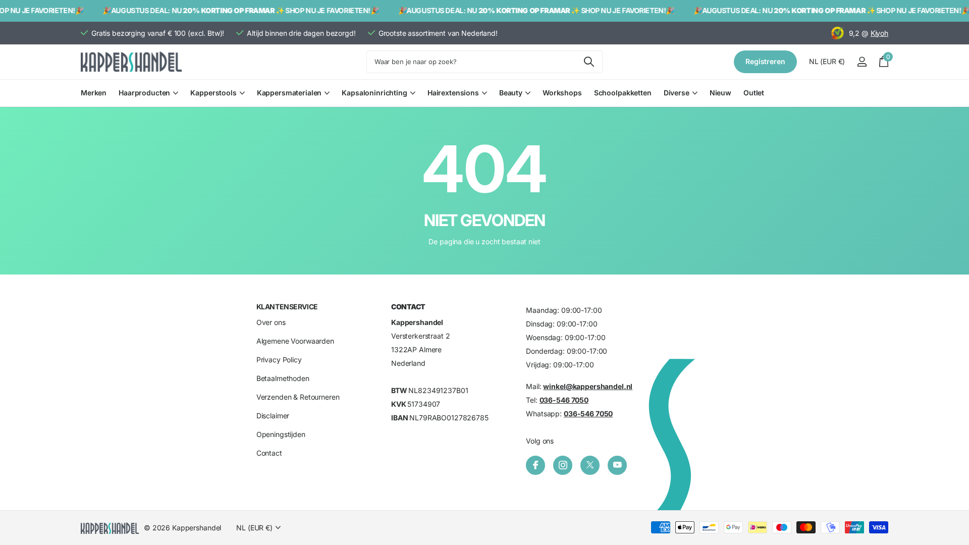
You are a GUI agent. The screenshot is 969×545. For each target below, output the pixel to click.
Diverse (676, 92)
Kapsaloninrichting (374, 92)
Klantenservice (287, 306)
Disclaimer (273, 415)
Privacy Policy (279, 359)
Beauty (510, 92)
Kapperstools (213, 92)
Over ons (271, 322)
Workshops (562, 92)
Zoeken (589, 61)
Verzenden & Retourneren (298, 397)
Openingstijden (280, 434)
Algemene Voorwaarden (295, 341)
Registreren (765, 61)
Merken (93, 92)
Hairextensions (453, 92)
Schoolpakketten (623, 92)
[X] (590, 465)
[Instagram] (562, 465)
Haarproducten (144, 92)
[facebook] (535, 465)
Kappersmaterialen (289, 92)
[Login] (862, 61)
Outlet (753, 92)
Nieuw (720, 92)
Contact (269, 453)
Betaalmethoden (282, 378)
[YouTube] (617, 465)
